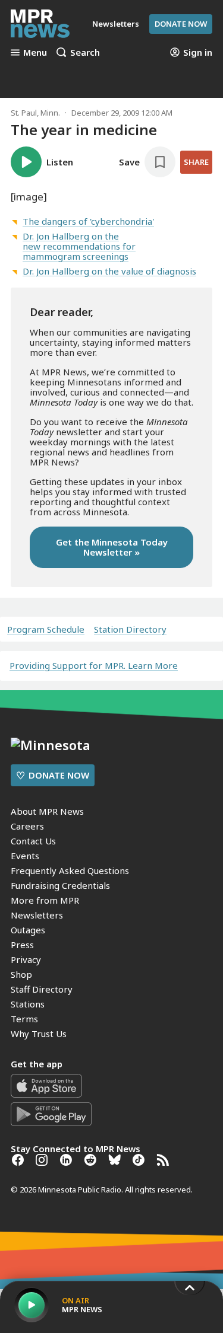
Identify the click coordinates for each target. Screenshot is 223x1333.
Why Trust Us (39, 1033)
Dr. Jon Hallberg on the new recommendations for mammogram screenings (79, 246)
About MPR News (47, 811)
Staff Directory (42, 989)
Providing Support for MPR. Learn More (94, 665)
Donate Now (181, 23)
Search (85, 52)
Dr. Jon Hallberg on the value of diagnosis (109, 271)
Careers (27, 826)
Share (196, 162)
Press (22, 945)
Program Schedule (45, 629)
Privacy (26, 959)
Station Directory (130, 629)
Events (25, 856)
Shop (21, 974)
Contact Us (33, 841)
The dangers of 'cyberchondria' (88, 221)
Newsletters (37, 915)
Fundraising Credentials (60, 885)
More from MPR (45, 900)
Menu (35, 52)
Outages (28, 930)
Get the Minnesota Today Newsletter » (112, 547)
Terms (24, 1019)
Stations (28, 1004)
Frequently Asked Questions (70, 870)
